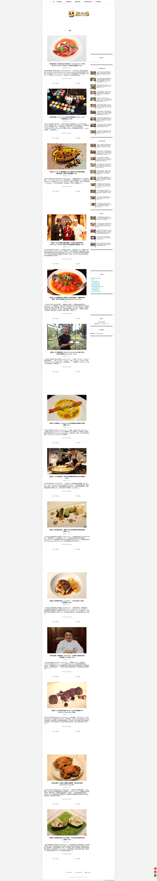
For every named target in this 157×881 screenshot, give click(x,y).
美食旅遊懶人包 (59, 1)
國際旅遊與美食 (78, 1)
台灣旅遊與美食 (68, 1)
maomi (78, 83)
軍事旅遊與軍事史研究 (88, 1)
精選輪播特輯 (95, 289)
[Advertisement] (67, 205)
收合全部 (98, 278)
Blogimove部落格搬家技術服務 (108, 880)
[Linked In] (58, 83)
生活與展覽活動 (98, 1)
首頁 (53, 1)
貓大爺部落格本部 (96, 291)
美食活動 (64, 121)
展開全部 (93, 278)
